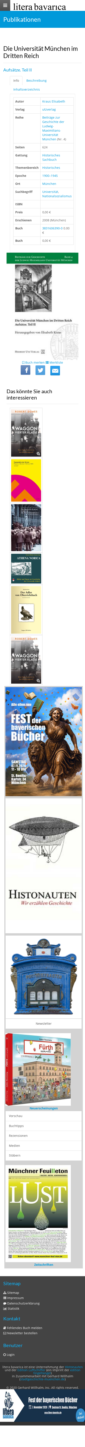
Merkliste (56, 362)
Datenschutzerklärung (23, 1303)
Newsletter (44, 1023)
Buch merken (34, 362)
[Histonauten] (43, 741)
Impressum (15, 1298)
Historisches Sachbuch (51, 157)
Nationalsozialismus (57, 196)
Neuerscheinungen (44, 1108)
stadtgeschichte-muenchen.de (42, 1379)
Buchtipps (16, 1126)
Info (16, 80)
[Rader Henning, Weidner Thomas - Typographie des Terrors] (42, 480)
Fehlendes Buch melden (24, 1328)
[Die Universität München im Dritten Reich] (55, 370)
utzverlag (49, 109)
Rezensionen (18, 1136)
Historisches (51, 168)
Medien (14, 1146)
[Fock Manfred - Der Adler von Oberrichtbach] (42, 610)
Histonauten (74, 1367)
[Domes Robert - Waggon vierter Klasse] (42, 433)
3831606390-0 (52, 228)
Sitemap (12, 1293)
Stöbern (14, 1155)
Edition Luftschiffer (31, 1370)
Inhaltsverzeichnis (26, 89)
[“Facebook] (25, 370)
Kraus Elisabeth (53, 101)
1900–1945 (50, 176)
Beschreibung (36, 80)
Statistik (13, 1308)
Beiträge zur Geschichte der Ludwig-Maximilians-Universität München (53, 128)
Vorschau (15, 1116)
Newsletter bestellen (21, 1333)
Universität (50, 192)
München (49, 184)
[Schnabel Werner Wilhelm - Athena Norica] (42, 568)
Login (10, 1355)
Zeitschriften (43, 1265)
